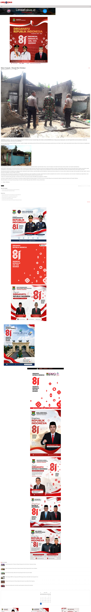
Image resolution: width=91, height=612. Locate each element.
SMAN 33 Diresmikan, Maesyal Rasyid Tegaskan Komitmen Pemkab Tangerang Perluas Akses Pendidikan (21, 568)
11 (42, 599)
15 (48, 599)
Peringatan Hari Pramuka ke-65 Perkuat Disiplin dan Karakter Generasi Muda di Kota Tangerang (20, 581)
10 (40, 599)
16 (50, 599)
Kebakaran (8, 182)
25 (42, 602)
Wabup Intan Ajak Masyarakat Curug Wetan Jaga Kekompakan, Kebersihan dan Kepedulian (19, 585)
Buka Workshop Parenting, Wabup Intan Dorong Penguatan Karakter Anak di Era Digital (18, 572)
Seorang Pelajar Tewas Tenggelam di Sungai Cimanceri (9, 197)
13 (45, 599)
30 (50, 602)
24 (40, 602)
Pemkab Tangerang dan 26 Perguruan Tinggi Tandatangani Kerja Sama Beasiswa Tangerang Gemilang (20, 564)
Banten (17, 69)
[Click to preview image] (45, 104)
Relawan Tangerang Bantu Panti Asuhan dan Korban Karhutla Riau (10, 189)
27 (45, 602)
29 (48, 602)
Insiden (4, 182)
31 (40, 604)
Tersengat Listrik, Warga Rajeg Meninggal (7, 198)
